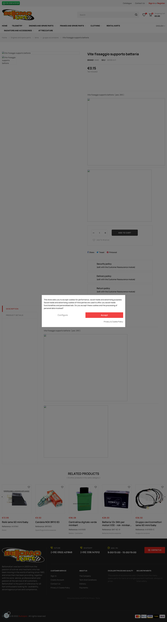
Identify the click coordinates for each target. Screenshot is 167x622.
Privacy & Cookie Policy (113, 321)
